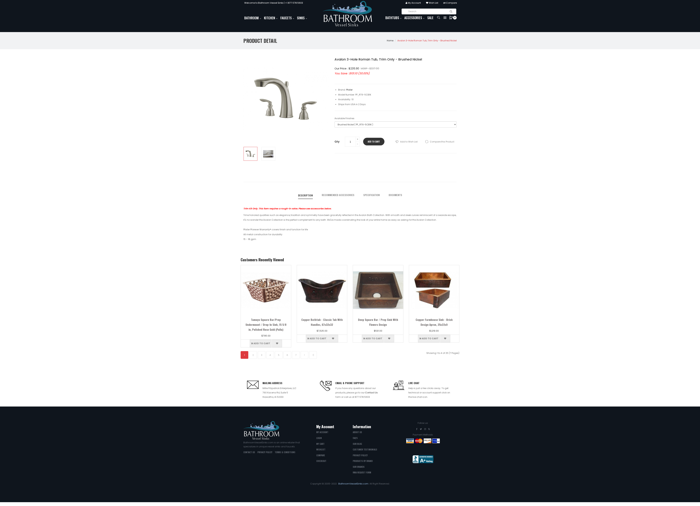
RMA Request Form (362, 472)
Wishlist (320, 449)
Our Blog (357, 443)
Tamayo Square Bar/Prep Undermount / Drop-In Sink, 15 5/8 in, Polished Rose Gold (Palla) (266, 324)
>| (313, 355)
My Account (414, 2)
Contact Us (371, 392)
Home (390, 40)
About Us (357, 432)
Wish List (433, 2)
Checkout (321, 460)
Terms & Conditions (285, 452)
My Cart (320, 443)
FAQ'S (355, 437)
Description (305, 195)
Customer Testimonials (365, 449)
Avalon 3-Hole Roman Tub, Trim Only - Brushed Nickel (427, 40)
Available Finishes (344, 118)
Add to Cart (374, 141)
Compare (451, 2)
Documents (395, 195)
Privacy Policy (264, 452)
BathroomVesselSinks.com (353, 483)
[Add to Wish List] (277, 343)
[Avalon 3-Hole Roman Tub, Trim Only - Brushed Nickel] (250, 154)
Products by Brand (363, 460)
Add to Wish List (409, 141)
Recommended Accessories (338, 195)
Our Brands (359, 466)
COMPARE (320, 455)
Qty (337, 141)
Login (319, 437)
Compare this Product (442, 141)
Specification (371, 195)
